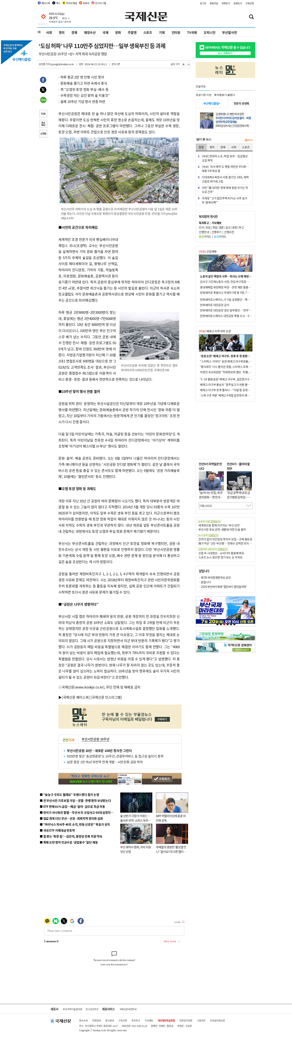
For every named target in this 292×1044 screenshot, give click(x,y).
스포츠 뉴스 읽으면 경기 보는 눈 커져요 (220, 557)
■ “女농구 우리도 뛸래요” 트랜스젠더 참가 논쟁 (69, 794)
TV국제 (192, 32)
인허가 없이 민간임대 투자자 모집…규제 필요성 (225, 539)
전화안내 (96, 1020)
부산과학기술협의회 (72, 1009)
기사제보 (149, 1020)
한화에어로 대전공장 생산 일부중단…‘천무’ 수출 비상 (230, 310)
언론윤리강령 (185, 1020)
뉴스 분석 (208, 535)
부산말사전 (229, 32)
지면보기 (225, 3)
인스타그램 (100, 3)
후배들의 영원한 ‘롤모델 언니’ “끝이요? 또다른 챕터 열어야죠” (171, 851)
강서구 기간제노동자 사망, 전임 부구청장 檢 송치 (227, 282)
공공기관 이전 (204, 94)
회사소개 (83, 1020)
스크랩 (43, 134)
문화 (118, 32)
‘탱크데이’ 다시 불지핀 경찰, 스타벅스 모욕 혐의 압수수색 (232, 367)
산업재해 (208, 251)
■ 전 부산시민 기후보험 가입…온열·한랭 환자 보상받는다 (75, 800)
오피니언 (209, 32)
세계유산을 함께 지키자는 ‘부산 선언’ (219, 525)
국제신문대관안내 (127, 1009)
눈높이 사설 (209, 521)
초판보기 (237, 3)
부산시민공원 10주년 (95, 739)
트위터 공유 (43, 90)
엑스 (58, 3)
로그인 (203, 3)
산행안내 (204, 232)
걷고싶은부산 (92, 1009)
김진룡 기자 (44, 64)
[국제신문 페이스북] (76, 697)
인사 (201, 227)
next (253, 610)
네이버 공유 (43, 100)
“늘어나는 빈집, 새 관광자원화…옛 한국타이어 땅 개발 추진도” (211, 497)
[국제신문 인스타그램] (106, 697)
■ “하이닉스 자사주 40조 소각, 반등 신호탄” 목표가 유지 (75, 824)
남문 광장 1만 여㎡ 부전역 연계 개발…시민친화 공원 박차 (105, 761)
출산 (227, 227)
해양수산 (90, 32)
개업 (214, 227)
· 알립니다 (205, 582)
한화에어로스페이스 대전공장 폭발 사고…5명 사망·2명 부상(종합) (238, 316)
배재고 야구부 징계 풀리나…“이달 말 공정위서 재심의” (231, 390)
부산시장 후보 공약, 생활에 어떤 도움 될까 (222, 529)
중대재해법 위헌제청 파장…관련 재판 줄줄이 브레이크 (230, 287)
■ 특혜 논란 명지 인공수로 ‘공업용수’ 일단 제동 (69, 842)
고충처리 (201, 1020)
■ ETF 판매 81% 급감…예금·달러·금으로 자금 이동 (72, 806)
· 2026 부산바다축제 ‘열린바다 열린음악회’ (223, 587)
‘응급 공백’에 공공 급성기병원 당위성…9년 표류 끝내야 (238, 497)
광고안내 (109, 1020)
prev (198, 610)
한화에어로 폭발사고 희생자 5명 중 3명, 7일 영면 (227, 292)
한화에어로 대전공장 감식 (214, 305)
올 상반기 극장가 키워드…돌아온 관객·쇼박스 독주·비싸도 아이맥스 (135, 820)
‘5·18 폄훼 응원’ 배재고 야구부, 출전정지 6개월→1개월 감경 (234, 379)
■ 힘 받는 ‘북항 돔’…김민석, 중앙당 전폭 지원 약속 (71, 836)
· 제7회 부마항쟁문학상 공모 (215, 577)
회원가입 (214, 3)
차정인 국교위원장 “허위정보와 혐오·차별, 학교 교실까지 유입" (236, 372)
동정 (234, 227)
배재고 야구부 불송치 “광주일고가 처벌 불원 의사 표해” (231, 384)
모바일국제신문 (217, 1020)
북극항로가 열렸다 (224, 94)
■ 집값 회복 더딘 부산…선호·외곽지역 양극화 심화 (71, 818)
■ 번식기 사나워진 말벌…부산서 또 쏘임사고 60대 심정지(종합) (79, 812)
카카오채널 (71, 3)
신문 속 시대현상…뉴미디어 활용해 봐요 (221, 553)
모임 (208, 227)
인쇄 (43, 114)
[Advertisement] (150, 249)
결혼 (221, 227)
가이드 (205, 236)
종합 (201, 147)
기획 (162, 32)
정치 (62, 32)
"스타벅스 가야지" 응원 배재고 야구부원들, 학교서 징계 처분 (234, 361)
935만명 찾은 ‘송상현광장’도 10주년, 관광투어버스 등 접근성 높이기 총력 (115, 756)
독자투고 (135, 1020)
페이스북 (46, 3)
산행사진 (229, 232)
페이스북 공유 (43, 80)
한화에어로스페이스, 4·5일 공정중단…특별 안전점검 (230, 299)
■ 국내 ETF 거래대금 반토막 (57, 830)
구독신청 (249, 3)
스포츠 (147, 32)
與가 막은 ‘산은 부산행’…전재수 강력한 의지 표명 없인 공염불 (233, 543)
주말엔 (132, 32)
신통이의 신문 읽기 (212, 549)
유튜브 (86, 3)
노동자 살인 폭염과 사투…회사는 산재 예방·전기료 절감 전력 (234, 276)
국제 (105, 32)
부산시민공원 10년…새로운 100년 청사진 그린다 (99, 750)
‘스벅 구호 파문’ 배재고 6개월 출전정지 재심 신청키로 (230, 395)
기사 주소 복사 (43, 124)
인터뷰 (176, 32)
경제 (74, 32)
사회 (49, 32)
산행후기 (216, 232)
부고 (241, 227)
